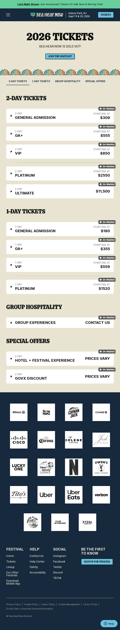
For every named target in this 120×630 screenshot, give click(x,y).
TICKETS (106, 14)
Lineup (10, 567)
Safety (34, 567)
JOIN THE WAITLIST (60, 56)
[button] (8, 15)
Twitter (57, 567)
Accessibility (38, 572)
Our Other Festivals (12, 574)
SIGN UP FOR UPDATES (97, 561)
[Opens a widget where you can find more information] (109, 624)
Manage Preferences (69, 604)
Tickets (11, 561)
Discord (58, 572)
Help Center (37, 561)
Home (10, 556)
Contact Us (37, 556)
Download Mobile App (13, 582)
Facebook (59, 561)
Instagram (59, 556)
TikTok (57, 578)
